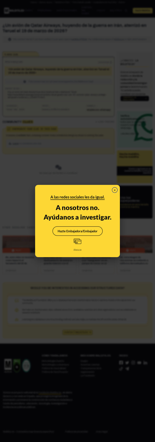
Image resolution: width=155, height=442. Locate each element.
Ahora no (77, 249)
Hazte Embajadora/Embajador (77, 231)
